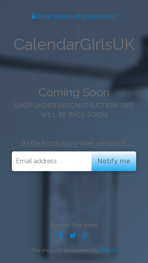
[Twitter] (72, 235)
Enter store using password (76, 16)
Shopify (108, 250)
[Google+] (85, 235)
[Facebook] (61, 235)
